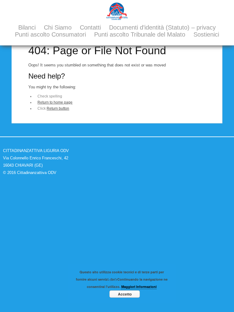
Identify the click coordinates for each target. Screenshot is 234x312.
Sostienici (206, 34)
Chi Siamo (58, 27)
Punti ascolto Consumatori (50, 34)
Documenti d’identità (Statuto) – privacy (162, 27)
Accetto (125, 294)
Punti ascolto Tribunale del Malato (139, 34)
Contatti (90, 27)
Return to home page (55, 102)
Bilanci (27, 27)
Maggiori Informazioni (139, 286)
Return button (58, 108)
